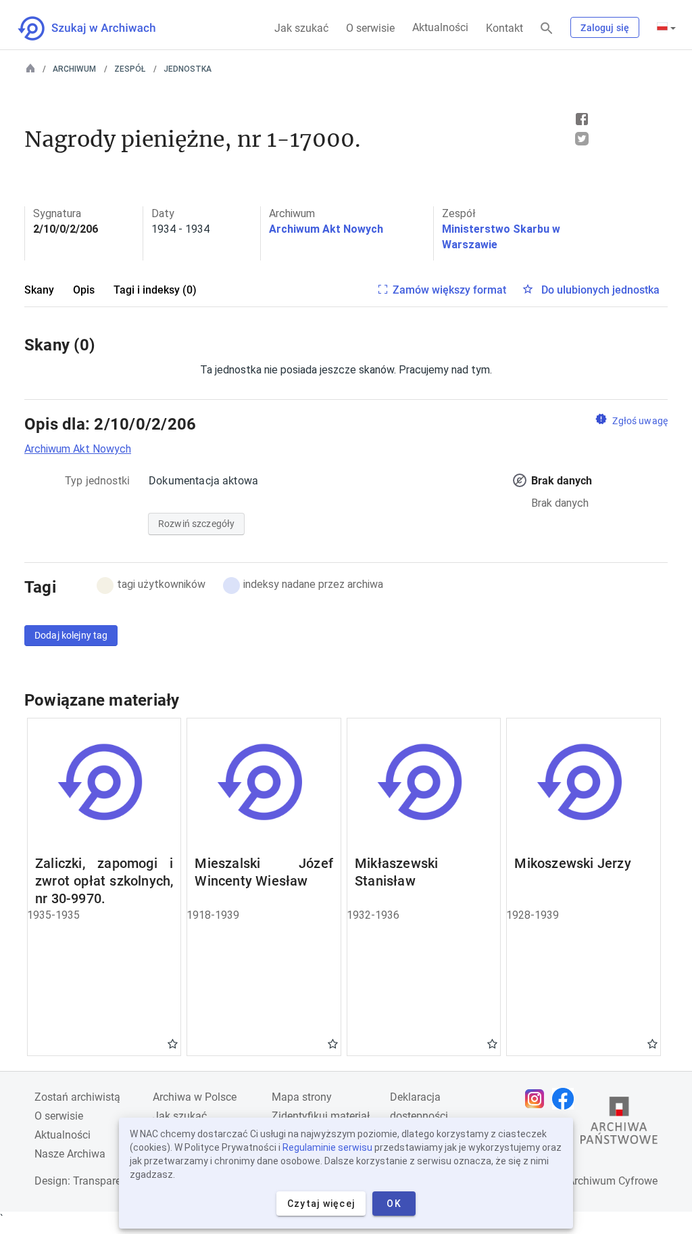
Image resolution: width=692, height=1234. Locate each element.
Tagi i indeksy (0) (155, 289)
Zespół (129, 69)
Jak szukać (301, 28)
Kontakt (504, 28)
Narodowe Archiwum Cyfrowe (587, 1180)
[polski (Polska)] (666, 28)
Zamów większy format (449, 289)
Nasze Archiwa (69, 1153)
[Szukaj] (547, 28)
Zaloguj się (604, 27)
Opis (84, 289)
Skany (39, 289)
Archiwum (74, 69)
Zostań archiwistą (77, 1097)
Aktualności (440, 27)
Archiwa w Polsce (195, 1097)
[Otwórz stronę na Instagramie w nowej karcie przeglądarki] (538, 1099)
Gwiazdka (173, 1043)
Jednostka (188, 69)
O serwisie (370, 28)
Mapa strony (302, 1097)
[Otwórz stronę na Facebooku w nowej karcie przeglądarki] (566, 1099)
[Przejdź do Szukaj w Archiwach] (99, 28)
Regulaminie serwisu (327, 1147)
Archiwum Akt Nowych (326, 229)
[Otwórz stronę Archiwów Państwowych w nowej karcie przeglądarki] (619, 1124)
